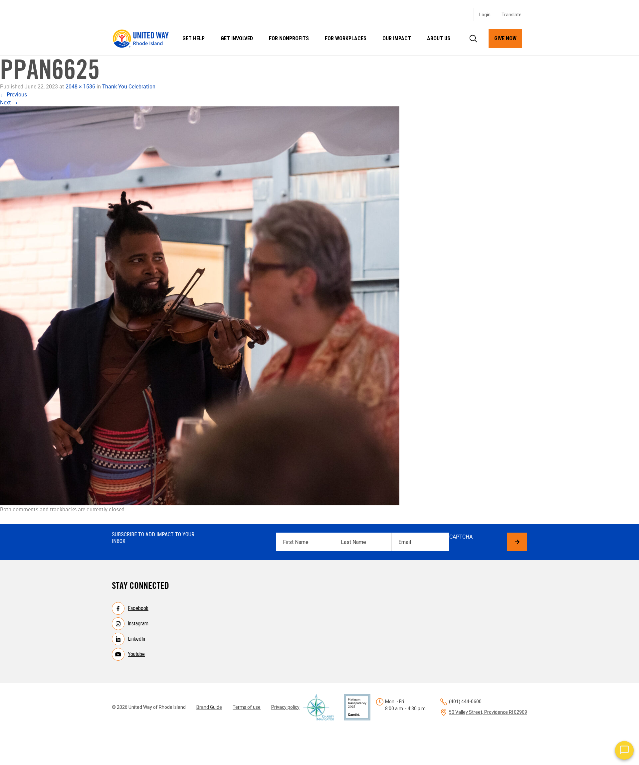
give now (505, 38)
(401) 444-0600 (465, 701)
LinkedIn (136, 639)
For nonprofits (289, 38)
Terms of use (247, 707)
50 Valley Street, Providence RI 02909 (488, 712)
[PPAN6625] (319, 305)
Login (485, 14)
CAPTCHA (461, 536)
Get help (193, 38)
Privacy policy (285, 707)
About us (438, 38)
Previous (13, 94)
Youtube (136, 654)
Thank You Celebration (128, 86)
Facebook (138, 608)
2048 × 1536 (80, 86)
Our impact (396, 38)
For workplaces (345, 38)
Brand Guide (209, 707)
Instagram (138, 623)
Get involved (237, 38)
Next (9, 102)
